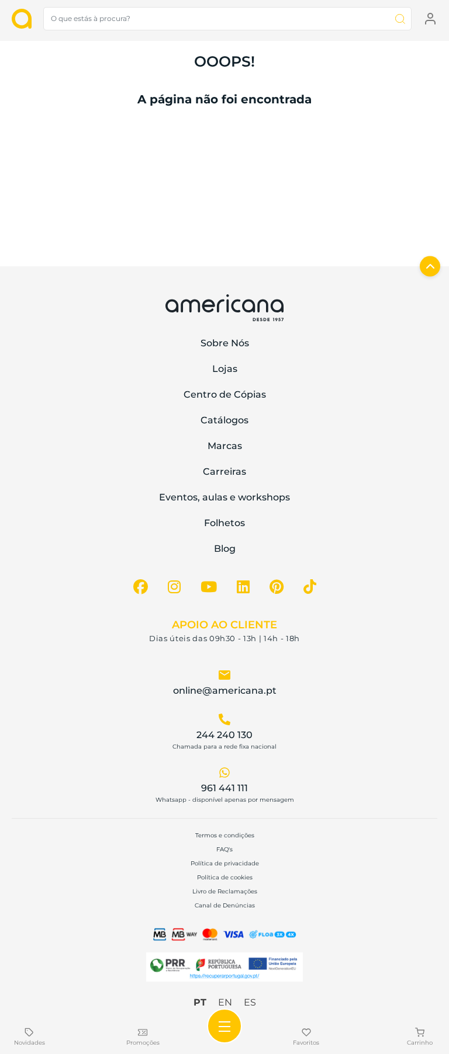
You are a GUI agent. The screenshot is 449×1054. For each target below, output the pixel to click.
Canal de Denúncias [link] (225, 905)
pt (200, 1002)
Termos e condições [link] (224, 835)
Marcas (225, 445)
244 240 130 (224, 734)
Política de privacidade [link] (225, 863)
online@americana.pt (225, 690)
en (225, 1002)
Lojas (224, 368)
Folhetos (224, 522)
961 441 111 (224, 788)
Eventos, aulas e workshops (224, 497)
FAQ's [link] (224, 849)
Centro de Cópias (225, 394)
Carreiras (224, 471)
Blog (225, 548)
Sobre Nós (225, 343)
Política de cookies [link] (225, 877)
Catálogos (224, 420)
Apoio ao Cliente (224, 624)
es (250, 1002)
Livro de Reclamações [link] (224, 891)
